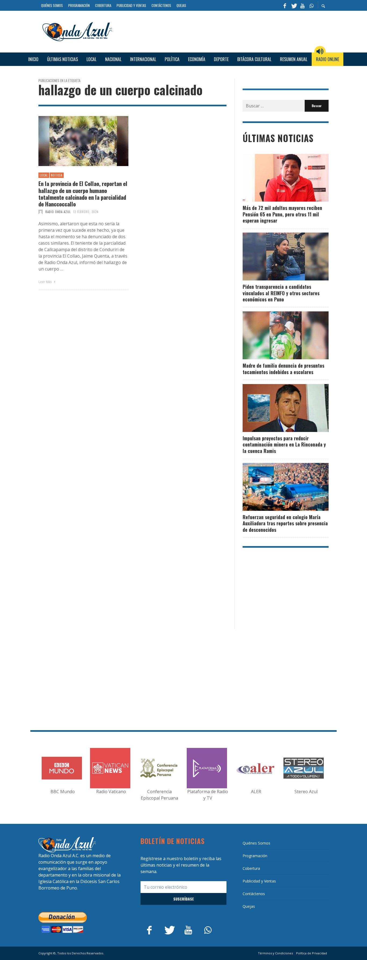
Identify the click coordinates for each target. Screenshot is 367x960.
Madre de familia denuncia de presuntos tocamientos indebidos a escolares (283, 368)
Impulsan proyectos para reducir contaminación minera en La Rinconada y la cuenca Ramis (284, 444)
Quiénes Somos (256, 843)
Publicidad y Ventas (259, 881)
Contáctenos (254, 893)
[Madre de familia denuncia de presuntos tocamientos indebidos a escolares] (277, 335)
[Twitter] (294, 5)
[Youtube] (302, 5)
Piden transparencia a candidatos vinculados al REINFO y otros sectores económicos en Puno (281, 293)
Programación (255, 855)
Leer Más (45, 282)
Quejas (249, 906)
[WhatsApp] (311, 5)
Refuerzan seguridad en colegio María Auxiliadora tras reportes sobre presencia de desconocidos (285, 523)
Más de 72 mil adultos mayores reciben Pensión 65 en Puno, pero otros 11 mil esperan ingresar (282, 214)
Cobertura (251, 868)
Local (44, 175)
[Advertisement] (222, 31)
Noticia (56, 175)
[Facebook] (285, 5)
